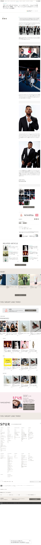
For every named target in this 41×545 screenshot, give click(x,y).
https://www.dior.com (22, 181)
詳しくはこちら (27, 542)
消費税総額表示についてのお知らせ (3, 489)
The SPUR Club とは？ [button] (30, 310)
